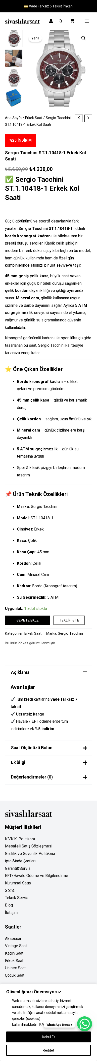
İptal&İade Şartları (20, 861)
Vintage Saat (16, 945)
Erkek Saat (33, 118)
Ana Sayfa (13, 118)
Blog (9, 905)
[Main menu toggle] (87, 21)
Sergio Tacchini (70, 633)
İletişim (11, 912)
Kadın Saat (14, 953)
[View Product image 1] (13, 38)
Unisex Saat (15, 968)
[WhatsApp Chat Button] (84, 1023)
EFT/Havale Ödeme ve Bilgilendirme (36, 875)
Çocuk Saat (14, 975)
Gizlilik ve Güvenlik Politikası (30, 853)
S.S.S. (10, 890)
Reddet (48, 1050)
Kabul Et (48, 1037)
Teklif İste (69, 620)
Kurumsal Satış (18, 883)
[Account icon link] (51, 21)
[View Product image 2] (13, 58)
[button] (60, 21)
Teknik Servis (16, 897)
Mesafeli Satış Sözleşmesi (28, 846)
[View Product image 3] (13, 78)
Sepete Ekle (27, 620)
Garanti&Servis (18, 868)
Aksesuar (13, 938)
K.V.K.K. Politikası (20, 839)
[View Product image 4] (13, 98)
